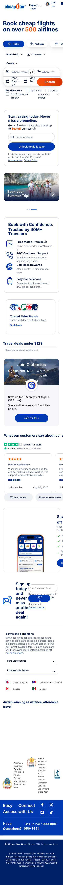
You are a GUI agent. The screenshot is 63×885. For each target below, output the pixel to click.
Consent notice (15, 160)
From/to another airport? (19, 96)
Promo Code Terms (18, 670)
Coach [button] (10, 63)
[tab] (27, 209)
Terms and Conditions (46, 856)
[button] (50, 4)
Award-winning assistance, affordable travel (30, 704)
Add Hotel (36, 90)
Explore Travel (33, 7)
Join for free (31, 418)
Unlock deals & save (32, 146)
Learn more (31, 380)
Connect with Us (26, 808)
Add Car (54, 90)
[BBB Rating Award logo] (54, 777)
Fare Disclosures (16, 660)
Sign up (39, 598)
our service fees (14, 652)
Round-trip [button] (12, 54)
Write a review (18, 497)
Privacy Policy (30, 160)
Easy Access (10, 808)
